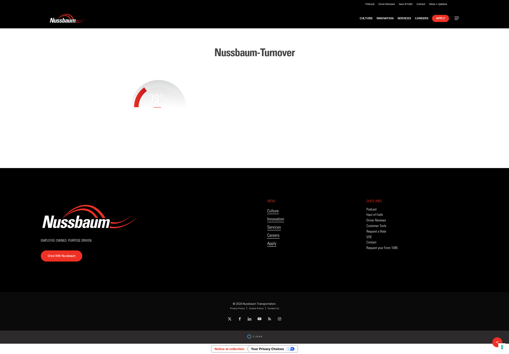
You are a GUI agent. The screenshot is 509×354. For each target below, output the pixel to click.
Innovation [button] (275, 219)
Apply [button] (271, 243)
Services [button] (274, 227)
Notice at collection (229, 349)
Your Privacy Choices (267, 349)
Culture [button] (273, 211)
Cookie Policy (256, 308)
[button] (457, 18)
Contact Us (273, 308)
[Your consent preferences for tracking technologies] (502, 347)
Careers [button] (273, 235)
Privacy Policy (237, 308)
